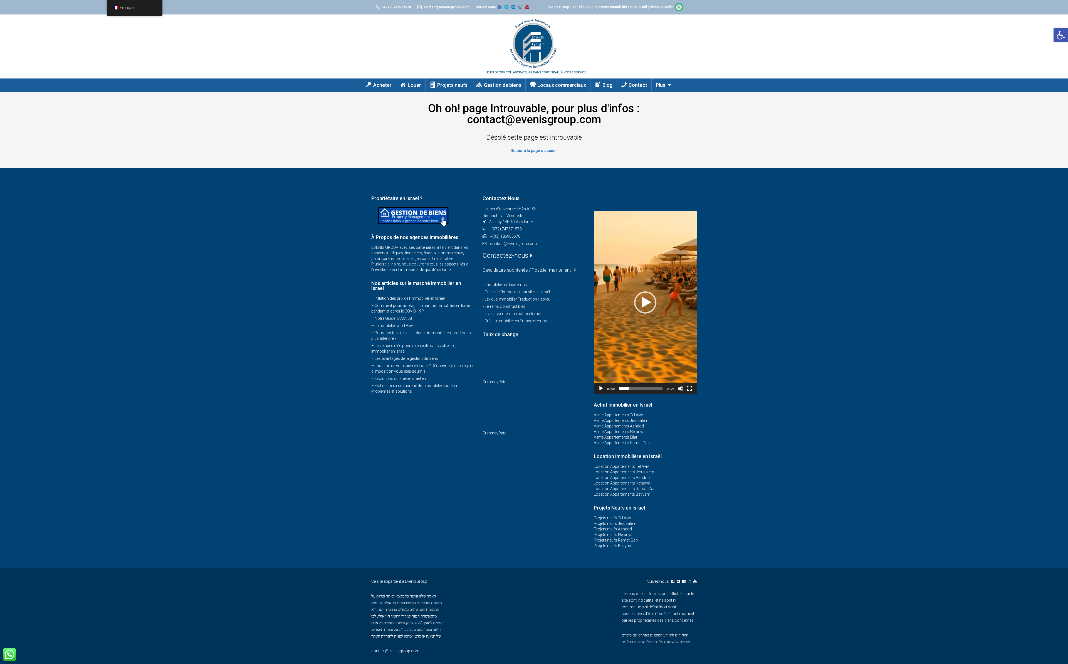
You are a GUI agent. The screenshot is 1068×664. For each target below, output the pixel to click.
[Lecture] (601, 388)
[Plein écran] (689, 388)
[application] (645, 302)
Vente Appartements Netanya (619, 431)
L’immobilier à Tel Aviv (394, 325)
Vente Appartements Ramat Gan (622, 443)
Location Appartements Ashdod (622, 477)
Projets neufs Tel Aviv (612, 518)
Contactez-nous (506, 255)
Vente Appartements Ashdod (619, 426)
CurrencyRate (494, 382)
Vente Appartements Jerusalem (621, 420)
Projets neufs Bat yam (613, 546)
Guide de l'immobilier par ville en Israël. (517, 292)
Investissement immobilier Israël (512, 313)
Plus (660, 85)
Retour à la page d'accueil (534, 150)
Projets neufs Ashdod (613, 529)
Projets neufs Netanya (613, 534)
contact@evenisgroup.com (514, 243)
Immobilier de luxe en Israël (507, 284)
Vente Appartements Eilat (615, 437)
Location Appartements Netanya (622, 483)
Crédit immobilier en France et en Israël (517, 321)
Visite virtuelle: (662, 7)
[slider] (640, 388)
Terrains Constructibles (504, 306)
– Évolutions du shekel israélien (398, 378)
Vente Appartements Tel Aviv (618, 415)
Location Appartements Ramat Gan (625, 488)
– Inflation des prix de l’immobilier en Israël (408, 298)
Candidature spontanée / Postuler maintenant (527, 270)
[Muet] (680, 388)
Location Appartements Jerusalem (624, 472)
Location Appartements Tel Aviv (621, 466)
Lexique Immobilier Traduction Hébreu (517, 299)
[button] (1061, 35)
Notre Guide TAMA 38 (393, 318)
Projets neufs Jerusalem (615, 523)
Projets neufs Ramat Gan (616, 540)
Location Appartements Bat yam (622, 494)
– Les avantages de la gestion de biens (404, 358)
